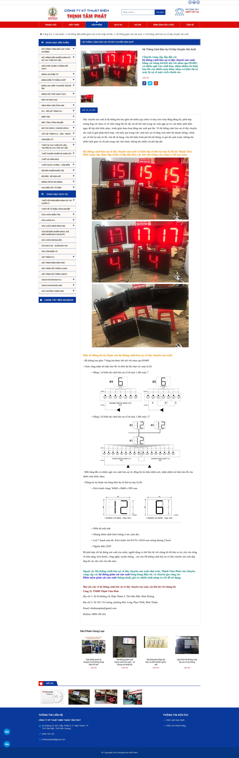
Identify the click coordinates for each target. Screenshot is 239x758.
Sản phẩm (59, 34)
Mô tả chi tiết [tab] (89, 110)
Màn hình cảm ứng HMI (52, 105)
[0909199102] (7, 731)
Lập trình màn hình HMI (53, 262)
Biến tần (45, 116)
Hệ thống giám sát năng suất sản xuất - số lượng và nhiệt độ (124, 662)
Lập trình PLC (47, 257)
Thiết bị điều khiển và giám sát (56, 153)
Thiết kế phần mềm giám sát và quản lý (56, 201)
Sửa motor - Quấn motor (54, 245)
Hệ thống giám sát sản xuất (129, 34)
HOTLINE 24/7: (192, 9)
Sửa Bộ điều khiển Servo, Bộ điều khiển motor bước (55, 233)
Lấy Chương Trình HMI (52, 291)
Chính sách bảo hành (175, 720)
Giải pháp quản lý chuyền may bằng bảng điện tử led (93, 662)
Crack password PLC (51, 279)
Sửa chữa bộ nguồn (51, 240)
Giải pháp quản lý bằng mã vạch (54, 67)
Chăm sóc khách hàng (176, 725)
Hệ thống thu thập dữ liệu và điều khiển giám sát (156, 662)
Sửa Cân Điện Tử (49, 251)
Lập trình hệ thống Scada (54, 268)
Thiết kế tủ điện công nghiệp (55, 209)
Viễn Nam (133, 752)
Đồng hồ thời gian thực (53, 94)
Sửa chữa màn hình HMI (53, 226)
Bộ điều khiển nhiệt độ (52, 170)
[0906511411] (7, 744)
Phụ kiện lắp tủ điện (51, 187)
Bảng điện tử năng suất (53, 80)
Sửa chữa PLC (48, 220)
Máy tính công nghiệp (52, 122)
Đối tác (50, 683)
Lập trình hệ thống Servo (54, 274)
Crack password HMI (51, 285)
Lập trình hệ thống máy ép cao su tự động (187, 660)
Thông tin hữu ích (175, 715)
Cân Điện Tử (47, 139)
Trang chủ (47, 34)
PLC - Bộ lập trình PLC (51, 111)
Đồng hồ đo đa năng (51, 182)
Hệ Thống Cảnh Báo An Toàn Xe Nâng (55, 50)
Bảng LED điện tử (50, 74)
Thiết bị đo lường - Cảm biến (55, 165)
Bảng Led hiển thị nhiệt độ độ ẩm (56, 87)
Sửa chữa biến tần (50, 214)
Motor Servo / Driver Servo (55, 128)
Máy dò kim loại (49, 99)
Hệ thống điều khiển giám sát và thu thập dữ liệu (90, 34)
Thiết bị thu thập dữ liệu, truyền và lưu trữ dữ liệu (54, 146)
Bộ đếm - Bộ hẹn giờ (51, 176)
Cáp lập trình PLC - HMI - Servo (56, 134)
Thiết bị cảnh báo (50, 159)
